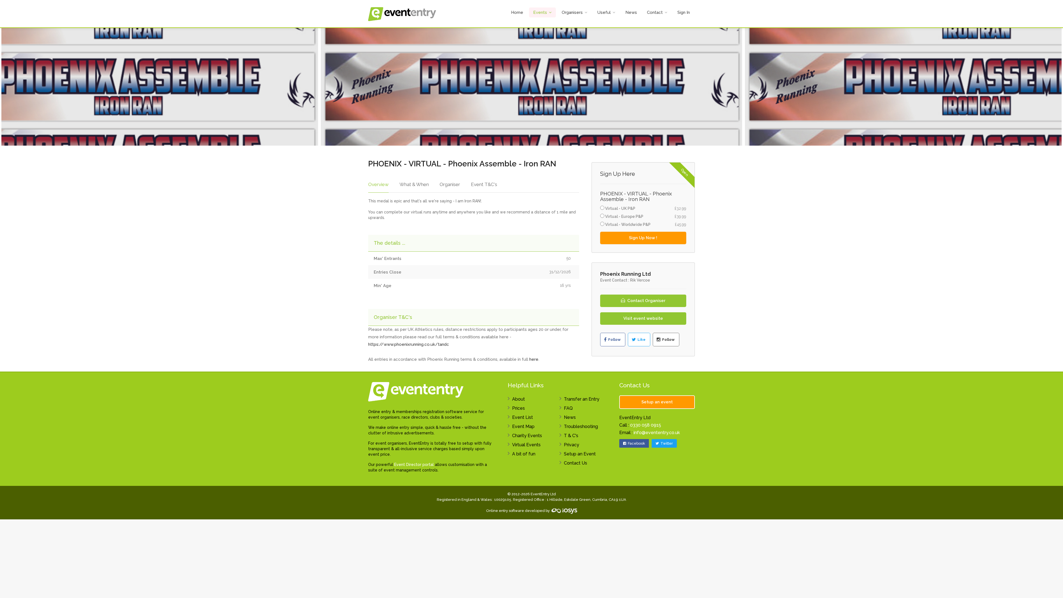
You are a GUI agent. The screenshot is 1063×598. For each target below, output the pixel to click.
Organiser (450, 184)
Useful (604, 12)
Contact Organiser (645, 300)
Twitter (666, 443)
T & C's (571, 435)
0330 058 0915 (645, 425)
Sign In (683, 12)
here (533, 359)
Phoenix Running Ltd (625, 274)
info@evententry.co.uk (657, 432)
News (631, 12)
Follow (614, 339)
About (518, 399)
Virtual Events (526, 444)
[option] (531, 87)
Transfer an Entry (581, 399)
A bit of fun (523, 454)
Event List (522, 417)
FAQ (568, 408)
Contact (655, 12)
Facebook (636, 443)
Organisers (572, 12)
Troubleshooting (581, 426)
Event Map (523, 426)
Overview (378, 184)
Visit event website (643, 318)
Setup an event (657, 401)
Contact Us (575, 463)
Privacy (571, 444)
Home (517, 12)
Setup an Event (580, 454)
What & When (414, 184)
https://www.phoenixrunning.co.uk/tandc (408, 344)
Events (540, 12)
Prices (518, 408)
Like (641, 339)
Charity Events (527, 435)
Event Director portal (414, 464)
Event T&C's (484, 184)
